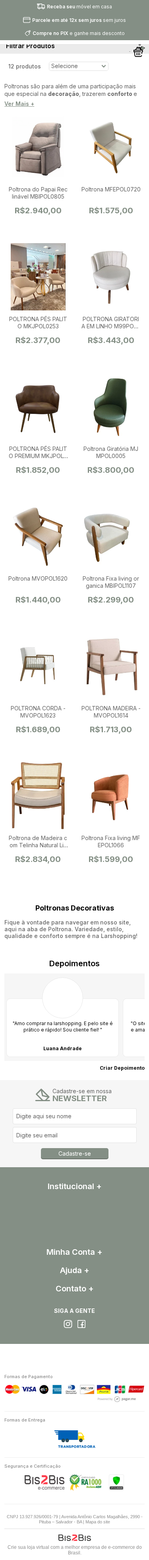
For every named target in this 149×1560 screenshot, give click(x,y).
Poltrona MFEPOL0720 (111, 189)
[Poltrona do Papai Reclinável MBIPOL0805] (38, 147)
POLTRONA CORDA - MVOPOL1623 (38, 712)
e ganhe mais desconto (79, 33)
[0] (138, 51)
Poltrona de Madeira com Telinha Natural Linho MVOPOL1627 (38, 845)
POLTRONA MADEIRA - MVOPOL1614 (111, 712)
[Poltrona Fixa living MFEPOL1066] (111, 796)
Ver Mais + (19, 104)
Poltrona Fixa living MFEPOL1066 (110, 841)
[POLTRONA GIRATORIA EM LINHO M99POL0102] (111, 277)
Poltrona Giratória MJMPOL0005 (110, 452)
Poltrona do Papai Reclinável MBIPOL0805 (38, 193)
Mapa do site (97, 1521)
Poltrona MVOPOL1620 (38, 578)
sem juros (79, 20)
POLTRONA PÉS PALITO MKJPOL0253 (38, 323)
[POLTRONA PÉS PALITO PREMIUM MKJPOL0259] (38, 407)
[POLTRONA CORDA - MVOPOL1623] (38, 666)
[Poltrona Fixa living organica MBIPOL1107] (111, 537)
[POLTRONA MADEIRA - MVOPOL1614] (111, 666)
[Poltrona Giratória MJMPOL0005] (111, 407)
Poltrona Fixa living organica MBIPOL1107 (111, 582)
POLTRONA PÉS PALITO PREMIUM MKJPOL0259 (38, 455)
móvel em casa (79, 7)
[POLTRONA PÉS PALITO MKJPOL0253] (38, 277)
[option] (62, 1017)
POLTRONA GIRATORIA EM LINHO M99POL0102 (110, 326)
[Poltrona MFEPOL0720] (111, 147)
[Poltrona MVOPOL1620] (38, 537)
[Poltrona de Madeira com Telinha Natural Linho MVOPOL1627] (38, 796)
